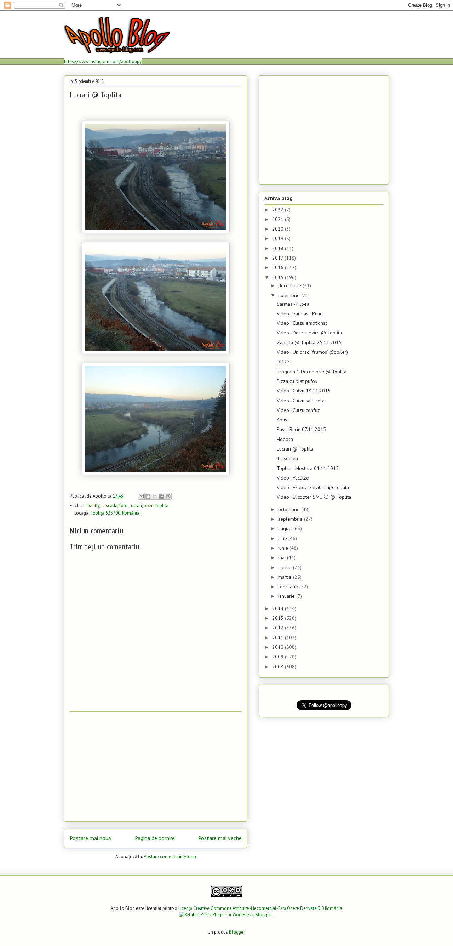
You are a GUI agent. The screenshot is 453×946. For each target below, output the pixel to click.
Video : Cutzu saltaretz (300, 400)
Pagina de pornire (155, 838)
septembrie (291, 519)
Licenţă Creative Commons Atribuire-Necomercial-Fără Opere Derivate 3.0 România (260, 908)
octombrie (289, 509)
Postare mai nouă (90, 838)
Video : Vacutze (293, 478)
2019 (278, 238)
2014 (278, 608)
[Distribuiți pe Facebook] (161, 496)
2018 (278, 248)
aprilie (285, 567)
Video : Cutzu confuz (298, 410)
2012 (278, 627)
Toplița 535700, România (114, 513)
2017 (278, 258)
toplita (161, 506)
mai (282, 557)
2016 (278, 267)
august (285, 528)
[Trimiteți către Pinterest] (168, 496)
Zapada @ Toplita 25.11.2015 (309, 342)
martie (285, 577)
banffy (93, 506)
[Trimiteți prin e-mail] (141, 496)
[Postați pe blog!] (147, 496)
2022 (278, 209)
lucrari (136, 506)
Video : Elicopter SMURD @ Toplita (314, 497)
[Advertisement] (155, 766)
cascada (109, 506)
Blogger (237, 932)
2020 (278, 229)
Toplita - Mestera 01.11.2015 (308, 468)
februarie (288, 586)
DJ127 (283, 361)
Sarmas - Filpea (293, 304)
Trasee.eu (287, 458)
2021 (278, 219)
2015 (278, 277)
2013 (278, 618)
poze (149, 506)
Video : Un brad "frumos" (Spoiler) (312, 352)
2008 (278, 666)
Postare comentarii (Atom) (170, 857)
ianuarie (287, 596)
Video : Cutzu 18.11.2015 (304, 390)
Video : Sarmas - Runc (299, 313)
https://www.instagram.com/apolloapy (103, 61)
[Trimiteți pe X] (154, 496)
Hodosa (285, 439)
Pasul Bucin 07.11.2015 (301, 429)
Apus (282, 420)
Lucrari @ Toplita (295, 449)
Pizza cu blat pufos (297, 381)
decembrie (290, 285)
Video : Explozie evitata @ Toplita (313, 487)
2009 (278, 656)
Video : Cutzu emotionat (302, 323)
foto (123, 506)
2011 (278, 637)
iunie (283, 548)
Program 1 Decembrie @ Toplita (311, 371)
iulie (283, 538)
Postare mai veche (220, 838)
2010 (278, 647)
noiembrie (289, 295)
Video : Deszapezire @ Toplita (309, 332)
